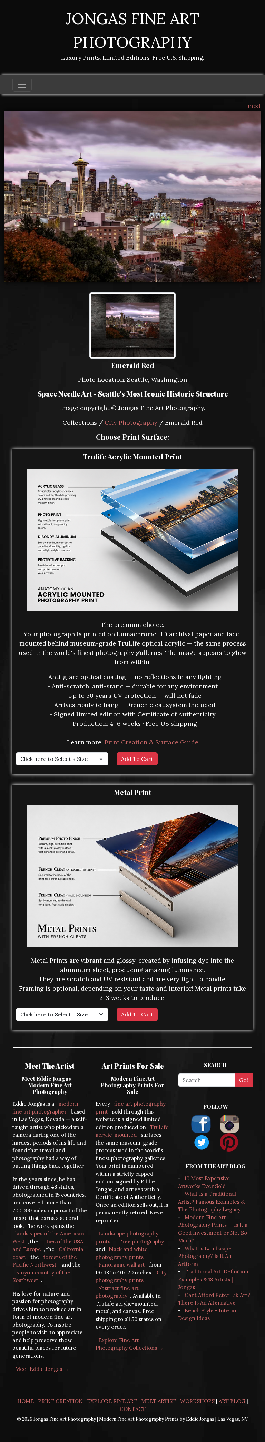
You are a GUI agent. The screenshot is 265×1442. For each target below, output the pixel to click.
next (254, 106)
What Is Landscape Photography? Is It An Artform (205, 1256)
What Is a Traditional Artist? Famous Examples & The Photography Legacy (211, 1202)
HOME (25, 1401)
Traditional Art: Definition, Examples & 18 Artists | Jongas (213, 1279)
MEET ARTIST (158, 1401)
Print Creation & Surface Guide (151, 742)
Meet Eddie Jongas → (42, 1369)
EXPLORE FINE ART (112, 1401)
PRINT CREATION (60, 1401)
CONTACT (133, 1409)
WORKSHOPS (197, 1401)
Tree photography (141, 1241)
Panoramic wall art (121, 1264)
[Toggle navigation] (22, 85)
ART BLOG (232, 1401)
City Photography (131, 423)
